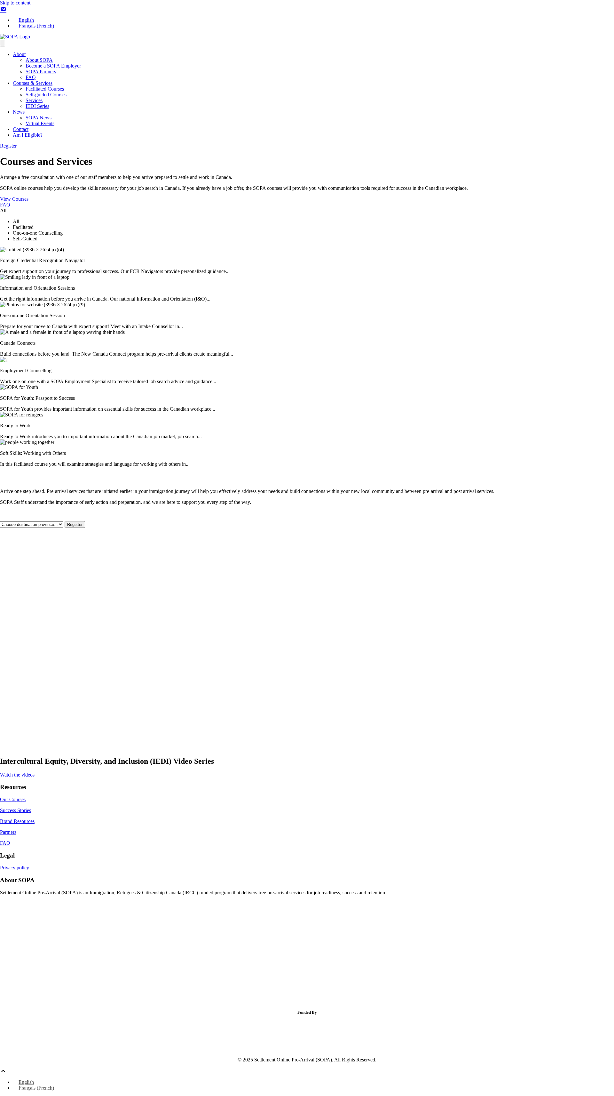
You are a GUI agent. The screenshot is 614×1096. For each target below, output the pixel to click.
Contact (20, 129)
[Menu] (2, 43)
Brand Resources (17, 821)
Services (34, 100)
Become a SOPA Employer (53, 65)
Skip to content (15, 2)
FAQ (31, 77)
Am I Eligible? (28, 135)
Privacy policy (14, 867)
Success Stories (15, 810)
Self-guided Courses (46, 94)
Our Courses (13, 799)
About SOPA (39, 60)
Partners (8, 832)
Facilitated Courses (45, 89)
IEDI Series (37, 106)
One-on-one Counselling (38, 233)
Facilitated (23, 227)
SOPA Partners (41, 71)
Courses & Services (32, 83)
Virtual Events (40, 123)
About (19, 54)
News (19, 112)
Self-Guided (25, 238)
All (16, 221)
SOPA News (38, 117)
